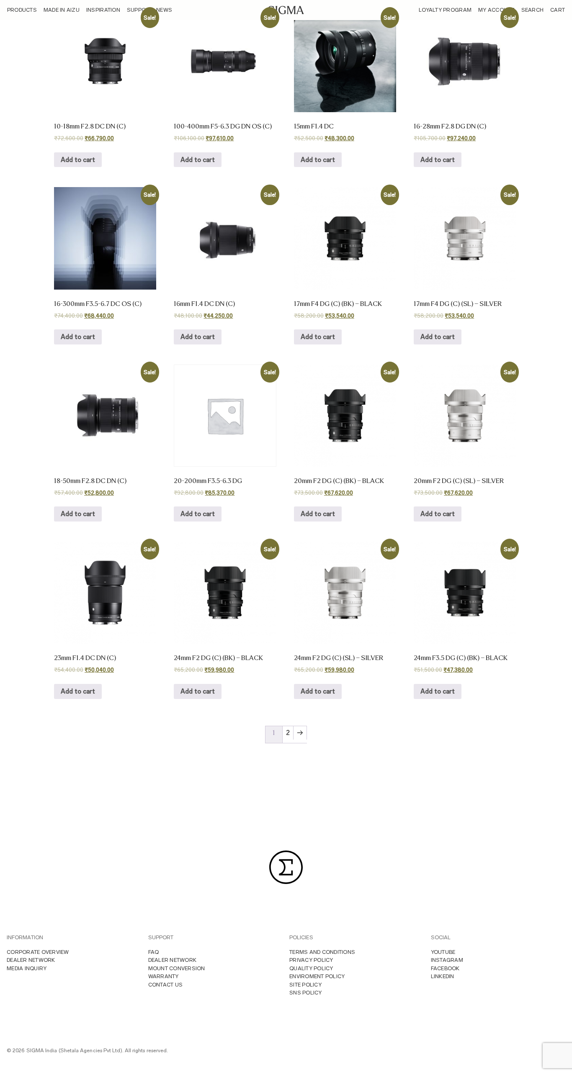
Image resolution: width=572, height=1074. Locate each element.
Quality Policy (311, 968)
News (164, 10)
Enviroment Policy (317, 976)
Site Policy (305, 985)
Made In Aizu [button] (62, 10)
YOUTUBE (443, 952)
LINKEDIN (442, 976)
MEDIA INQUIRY (26, 968)
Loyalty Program (445, 10)
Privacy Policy (311, 960)
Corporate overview (38, 952)
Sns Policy (305, 992)
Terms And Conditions (322, 952)
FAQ (153, 952)
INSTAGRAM (447, 960)
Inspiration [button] (103, 10)
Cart (557, 10)
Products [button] (22, 10)
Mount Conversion (176, 968)
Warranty (163, 976)
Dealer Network (31, 960)
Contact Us (165, 985)
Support (140, 10)
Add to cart (78, 160)
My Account (496, 10)
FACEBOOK (445, 968)
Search (532, 10)
